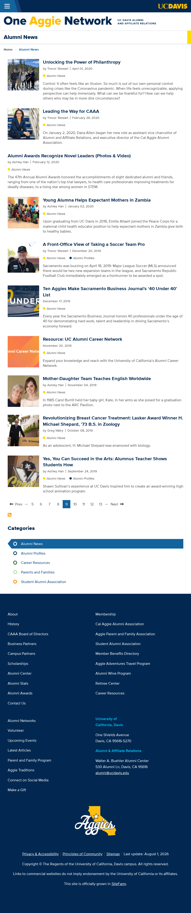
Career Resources (35, 562)
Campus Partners (21, 653)
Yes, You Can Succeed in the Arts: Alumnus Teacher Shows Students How (105, 461)
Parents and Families (38, 572)
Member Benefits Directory (117, 653)
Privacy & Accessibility (40, 854)
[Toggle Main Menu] (7, 6)
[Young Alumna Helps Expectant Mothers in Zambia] (23, 212)
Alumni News (56, 75)
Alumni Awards (20, 693)
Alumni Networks (22, 720)
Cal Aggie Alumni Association (120, 624)
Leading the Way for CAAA (71, 111)
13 (101, 504)
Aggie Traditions (21, 770)
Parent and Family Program (29, 760)
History (13, 624)
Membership (106, 614)
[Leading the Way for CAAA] (23, 123)
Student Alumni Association (43, 581)
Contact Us (17, 703)
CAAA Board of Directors (28, 634)
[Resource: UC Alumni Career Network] (23, 351)
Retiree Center (107, 683)
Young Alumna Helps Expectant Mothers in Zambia (97, 199)
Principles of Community (82, 854)
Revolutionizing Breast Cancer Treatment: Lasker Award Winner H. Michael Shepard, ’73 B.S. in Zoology (113, 420)
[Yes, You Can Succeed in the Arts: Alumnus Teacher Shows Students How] (23, 471)
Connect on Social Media (28, 780)
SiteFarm (119, 883)
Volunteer (16, 730)
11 (84, 504)
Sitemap (113, 854)
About (13, 614)
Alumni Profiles (84, 258)
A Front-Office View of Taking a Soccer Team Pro (94, 244)
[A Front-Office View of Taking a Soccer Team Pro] (23, 256)
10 (76, 504)
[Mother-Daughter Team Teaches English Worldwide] (23, 391)
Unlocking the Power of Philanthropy (81, 61)
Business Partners (22, 643)
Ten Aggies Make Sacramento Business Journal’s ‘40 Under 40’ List (110, 291)
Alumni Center (19, 673)
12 (93, 504)
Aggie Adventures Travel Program (123, 663)
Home (8, 49)
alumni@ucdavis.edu (112, 773)
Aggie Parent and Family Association (125, 634)
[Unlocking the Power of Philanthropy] (23, 74)
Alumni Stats (18, 683)
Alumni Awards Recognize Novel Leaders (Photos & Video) (69, 155)
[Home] (93, 21)
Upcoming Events (22, 740)
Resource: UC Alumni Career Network (82, 339)
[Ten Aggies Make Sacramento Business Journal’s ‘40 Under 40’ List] (23, 301)
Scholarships (18, 663)
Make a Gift (17, 790)
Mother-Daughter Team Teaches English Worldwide (97, 378)
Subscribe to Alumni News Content (9, 515)
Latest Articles (19, 750)
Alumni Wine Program (113, 673)
